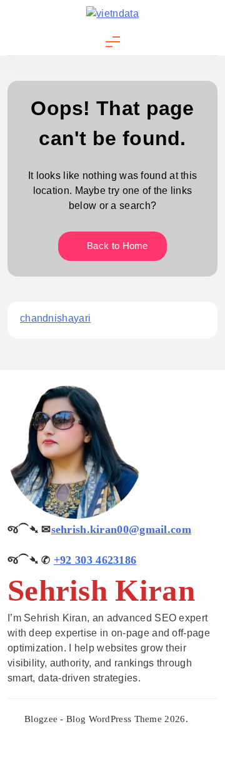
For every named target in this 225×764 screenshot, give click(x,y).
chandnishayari (55, 318)
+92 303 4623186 (95, 560)
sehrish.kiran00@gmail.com (121, 529)
